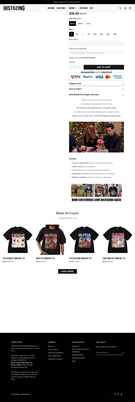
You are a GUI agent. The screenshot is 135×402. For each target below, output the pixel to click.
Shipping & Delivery (78, 358)
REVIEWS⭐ (73, 8)
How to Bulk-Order (54, 356)
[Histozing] (14, 8)
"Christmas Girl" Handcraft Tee (114, 258)
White (80, 23)
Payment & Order (78, 355)
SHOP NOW (51, 8)
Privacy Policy (53, 349)
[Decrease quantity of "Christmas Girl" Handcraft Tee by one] (71, 67)
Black (72, 23)
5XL (115, 34)
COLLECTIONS (61, 8)
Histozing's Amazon (55, 359)
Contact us (76, 346)
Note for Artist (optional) (78, 49)
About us (51, 346)
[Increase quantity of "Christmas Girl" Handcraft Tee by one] (79, 67)
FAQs (74, 361)
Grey (88, 23)
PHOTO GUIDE (84, 8)
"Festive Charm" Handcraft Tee (80, 258)
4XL (108, 34)
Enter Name (73, 39)
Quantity (72, 62)
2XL (95, 34)
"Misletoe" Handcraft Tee (45, 258)
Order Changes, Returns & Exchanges (81, 350)
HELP (91, 8)
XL (89, 34)
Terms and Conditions (55, 353)
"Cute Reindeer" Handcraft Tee (14, 258)
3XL (101, 34)
